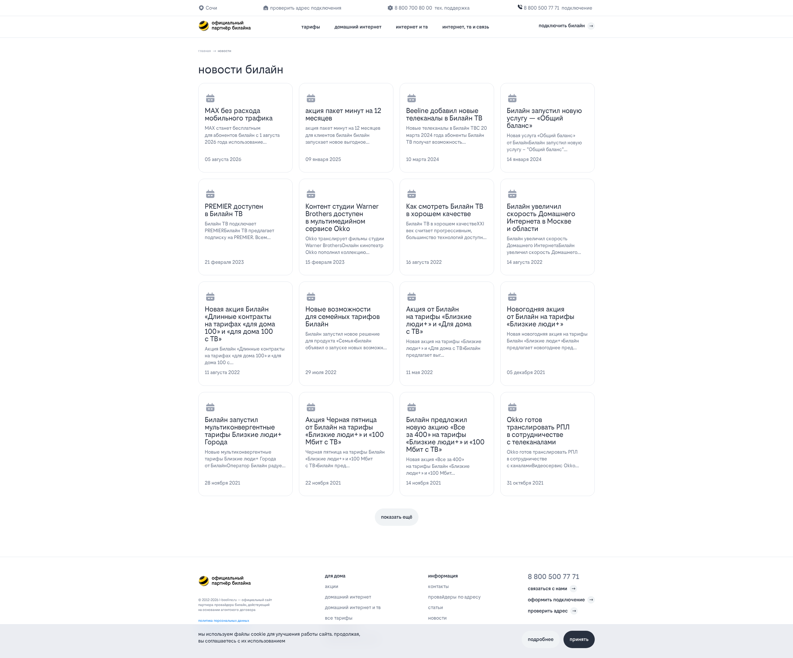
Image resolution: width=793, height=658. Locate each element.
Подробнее (541, 639)
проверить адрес (548, 611)
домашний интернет (358, 27)
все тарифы (339, 618)
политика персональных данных (223, 621)
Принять (579, 639)
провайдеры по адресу (454, 597)
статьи (435, 607)
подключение (577, 8)
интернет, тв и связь (465, 27)
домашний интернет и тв (353, 607)
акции (331, 586)
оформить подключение (556, 600)
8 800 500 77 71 (541, 8)
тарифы (310, 27)
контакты (438, 586)
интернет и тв (412, 27)
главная (204, 51)
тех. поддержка (452, 8)
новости (437, 618)
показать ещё (396, 517)
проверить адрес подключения (305, 8)
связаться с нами (547, 588)
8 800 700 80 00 (413, 8)
